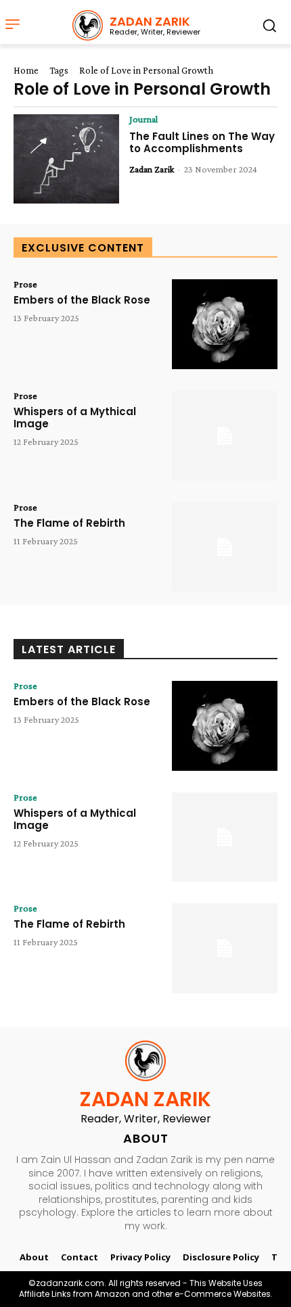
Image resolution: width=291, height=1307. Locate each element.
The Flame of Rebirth (69, 523)
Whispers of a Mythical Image (75, 417)
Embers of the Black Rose (82, 300)
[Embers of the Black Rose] (224, 324)
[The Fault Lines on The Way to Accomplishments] (66, 159)
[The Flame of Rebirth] (224, 547)
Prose (25, 284)
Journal (143, 119)
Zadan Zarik (151, 169)
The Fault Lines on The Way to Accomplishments (202, 142)
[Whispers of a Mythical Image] (224, 436)
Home (26, 70)
